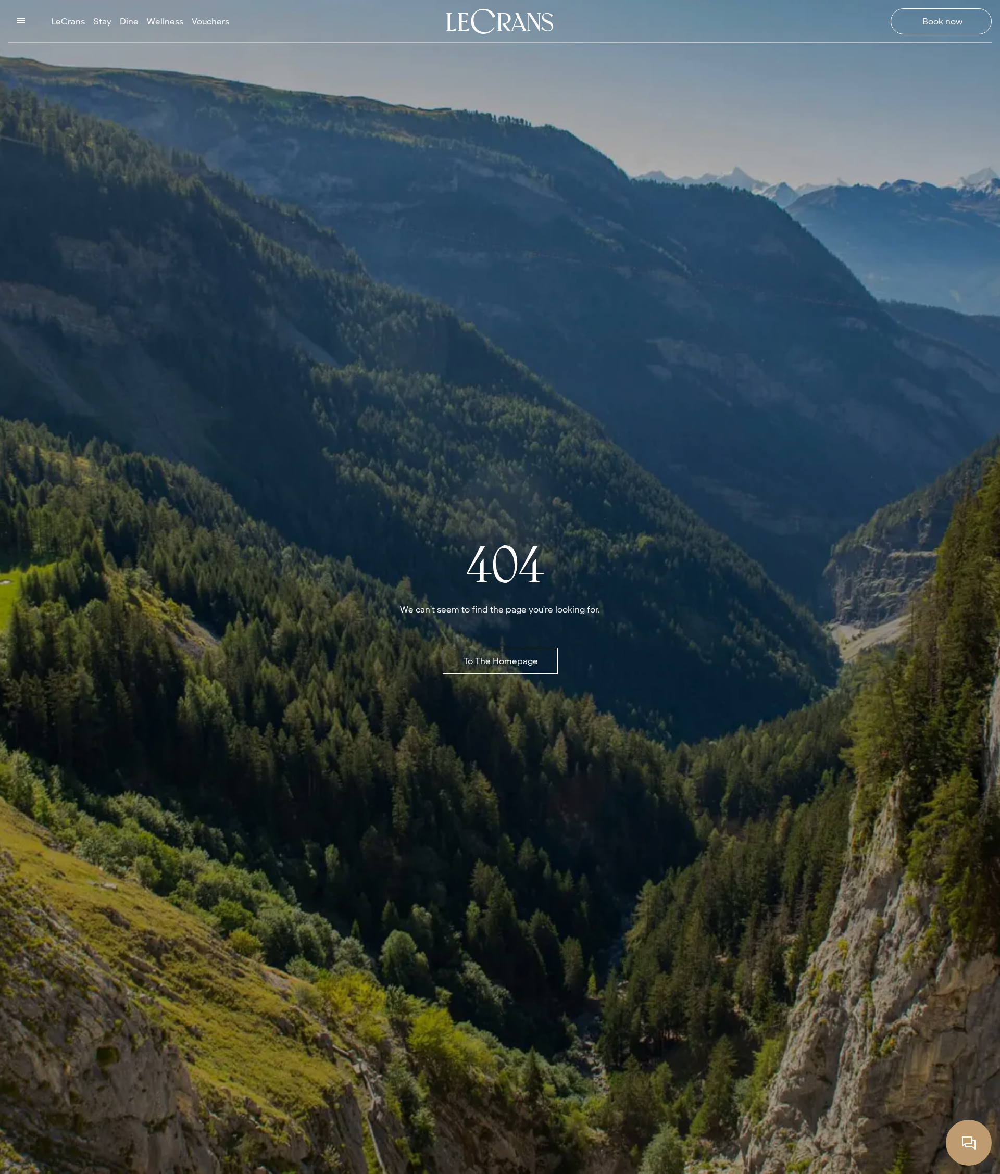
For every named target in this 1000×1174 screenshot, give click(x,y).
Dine (129, 21)
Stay (102, 21)
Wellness (165, 21)
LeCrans (68, 21)
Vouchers (210, 21)
